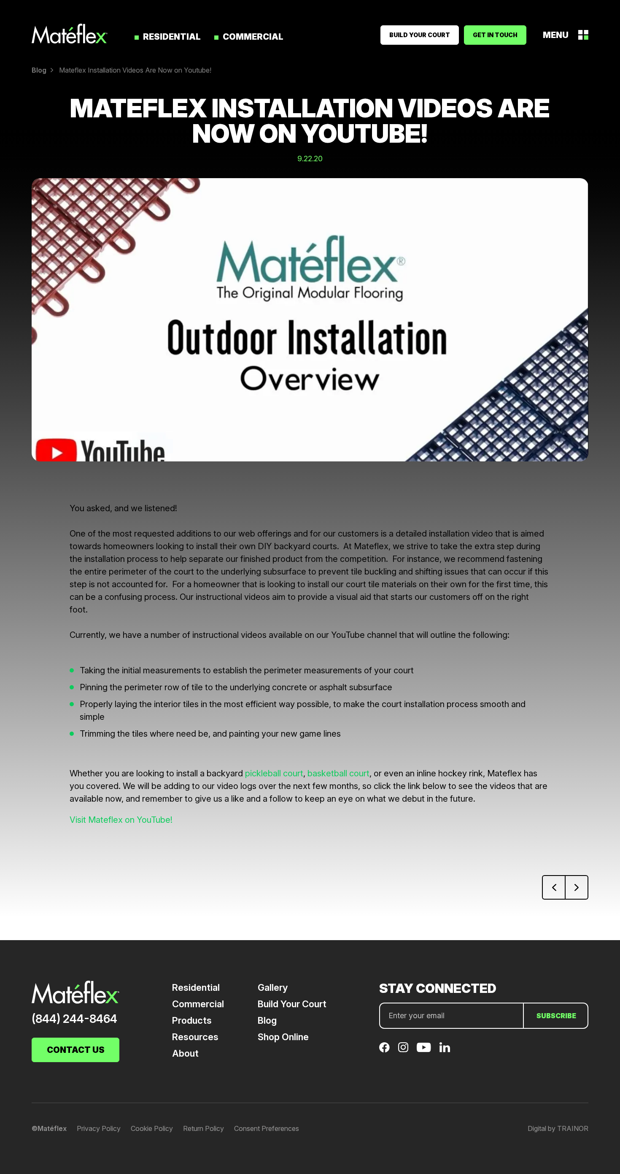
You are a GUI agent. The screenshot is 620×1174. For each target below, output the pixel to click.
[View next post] (576, 887)
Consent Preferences (266, 1128)
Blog (267, 1020)
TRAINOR (572, 1128)
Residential (172, 37)
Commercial (253, 37)
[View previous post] (553, 887)
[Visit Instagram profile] (403, 1047)
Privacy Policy (99, 1128)
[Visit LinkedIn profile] (444, 1047)
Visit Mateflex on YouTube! (121, 820)
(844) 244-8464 (74, 1019)
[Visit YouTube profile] (424, 1047)
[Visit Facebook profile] (384, 1047)
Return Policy (203, 1128)
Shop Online (283, 1036)
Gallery (273, 987)
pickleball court (274, 773)
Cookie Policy (152, 1128)
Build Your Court (292, 1003)
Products (192, 1020)
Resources (195, 1036)
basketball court (338, 773)
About (185, 1053)
